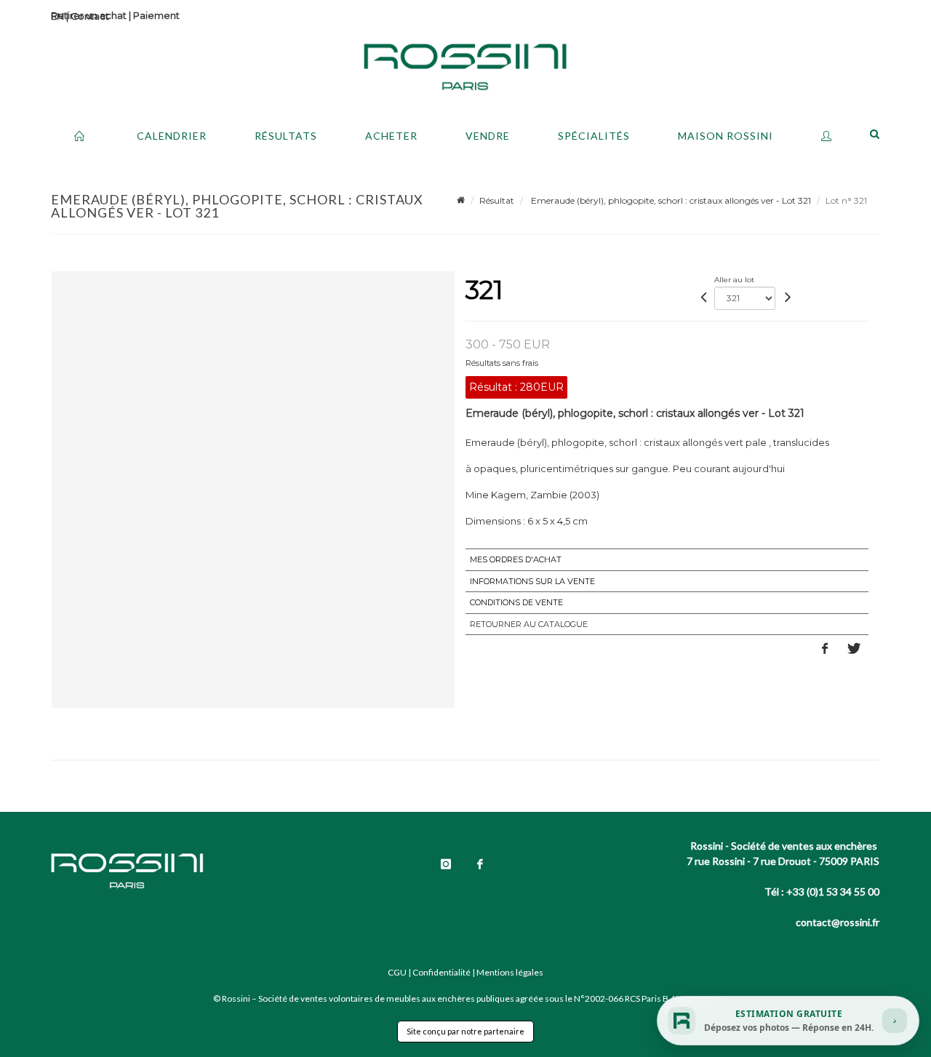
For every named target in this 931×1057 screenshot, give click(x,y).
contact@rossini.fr (837, 922)
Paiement (156, 15)
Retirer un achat (89, 15)
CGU (397, 972)
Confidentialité (441, 972)
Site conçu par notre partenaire (465, 1031)
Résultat (496, 200)
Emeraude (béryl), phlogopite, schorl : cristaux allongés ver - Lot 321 (670, 200)
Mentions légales (509, 972)
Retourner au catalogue (529, 624)
